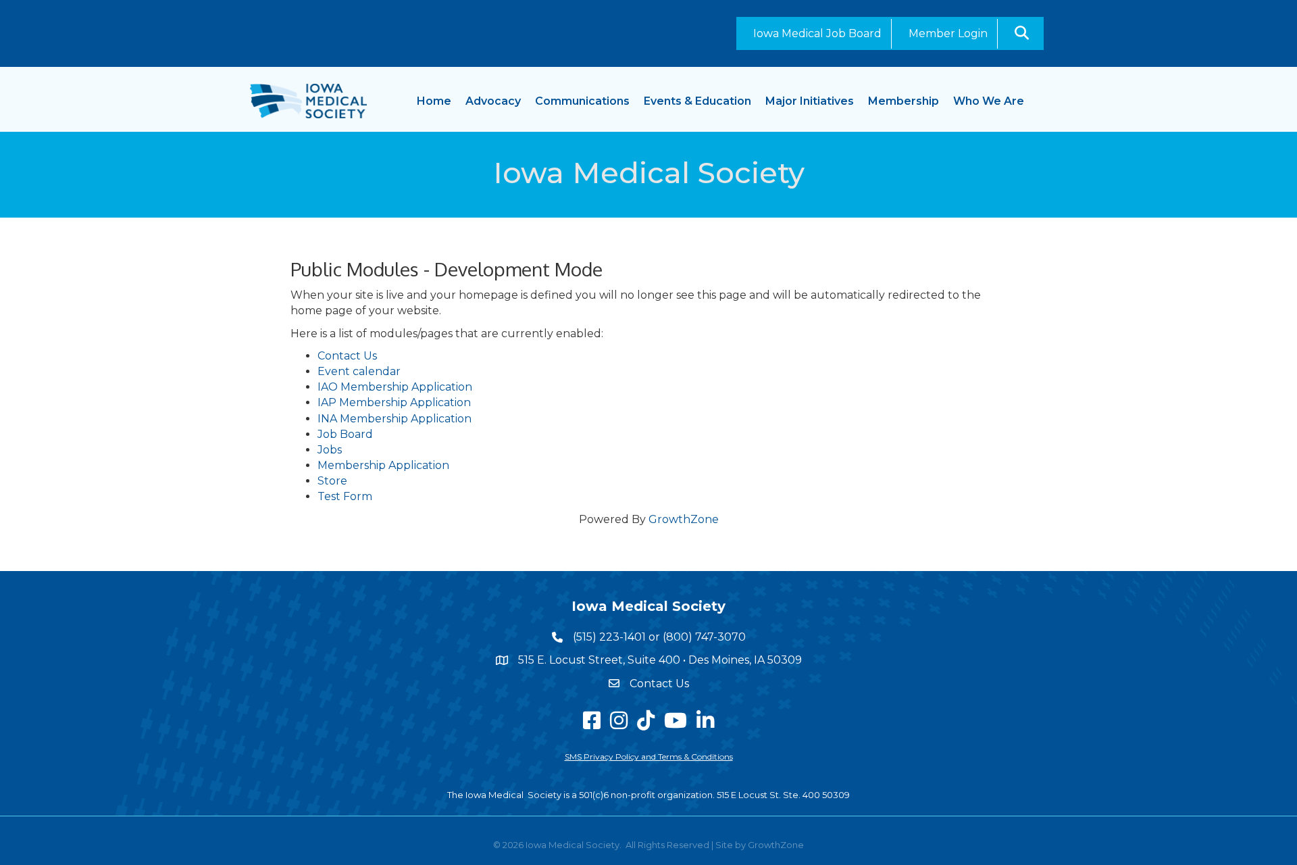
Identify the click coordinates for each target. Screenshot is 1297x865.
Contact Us (347, 355)
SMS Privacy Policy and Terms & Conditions (649, 756)
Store (332, 480)
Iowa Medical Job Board (817, 33)
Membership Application (383, 465)
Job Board (345, 434)
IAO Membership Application (394, 386)
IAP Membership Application (394, 402)
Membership (903, 101)
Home (434, 101)
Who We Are (988, 101)
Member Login (948, 33)
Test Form (344, 496)
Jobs (329, 449)
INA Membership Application (394, 418)
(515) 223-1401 (609, 637)
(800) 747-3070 (704, 637)
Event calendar (359, 371)
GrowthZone (683, 519)
